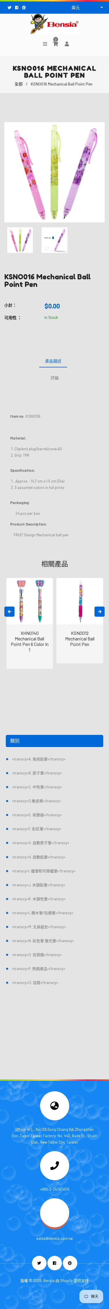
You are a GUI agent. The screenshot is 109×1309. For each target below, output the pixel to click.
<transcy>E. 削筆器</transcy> (37, 814)
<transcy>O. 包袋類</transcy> (37, 954)
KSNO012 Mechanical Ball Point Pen (79, 638)
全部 (19, 83)
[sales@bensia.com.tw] (54, 1226)
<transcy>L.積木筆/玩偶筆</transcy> (43, 912)
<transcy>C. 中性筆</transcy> (37, 787)
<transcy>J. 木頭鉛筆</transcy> (38, 885)
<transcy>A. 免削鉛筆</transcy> (39, 759)
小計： (10, 305)
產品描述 (53, 360)
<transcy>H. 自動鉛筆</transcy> (39, 857)
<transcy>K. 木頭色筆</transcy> (39, 899)
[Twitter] (10, 7)
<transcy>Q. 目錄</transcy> (35, 982)
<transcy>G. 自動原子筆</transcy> (40, 842)
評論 (55, 377)
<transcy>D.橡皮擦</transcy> (36, 801)
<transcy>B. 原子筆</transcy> (37, 773)
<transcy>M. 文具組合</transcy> (39, 926)
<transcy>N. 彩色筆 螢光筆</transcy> (43, 940)
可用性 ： (13, 317)
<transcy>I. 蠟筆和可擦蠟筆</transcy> (44, 871)
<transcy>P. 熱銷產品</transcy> (38, 968)
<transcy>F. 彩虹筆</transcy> (36, 828)
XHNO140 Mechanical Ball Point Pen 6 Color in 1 (30, 641)
